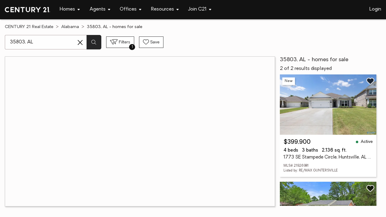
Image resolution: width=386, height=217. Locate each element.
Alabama (70, 27)
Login (375, 9)
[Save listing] (370, 81)
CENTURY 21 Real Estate (29, 27)
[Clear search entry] (80, 42)
